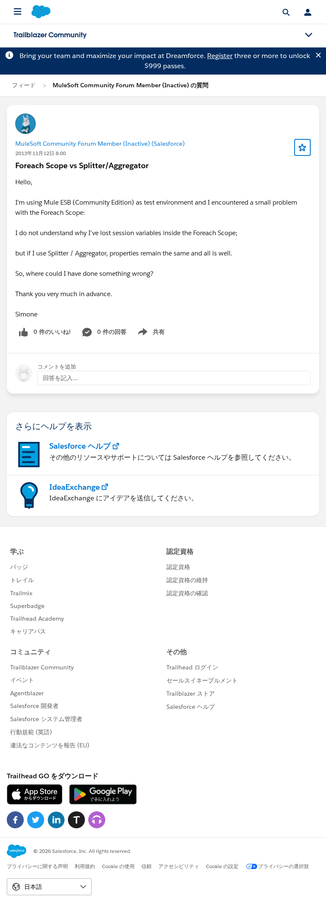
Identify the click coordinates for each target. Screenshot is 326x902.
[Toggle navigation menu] (308, 35)
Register (220, 55)
